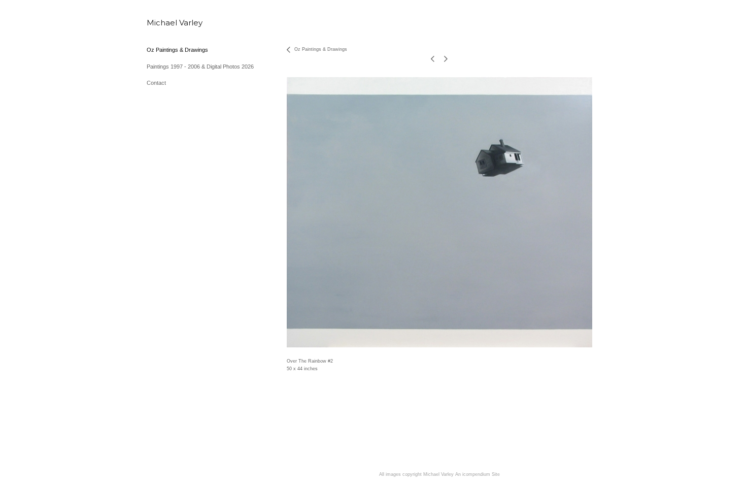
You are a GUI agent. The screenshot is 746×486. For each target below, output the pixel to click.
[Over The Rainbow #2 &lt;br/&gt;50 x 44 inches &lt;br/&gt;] (439, 212)
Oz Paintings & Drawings (177, 50)
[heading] (172, 22)
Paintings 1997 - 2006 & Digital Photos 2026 (200, 66)
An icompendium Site (477, 474)
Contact (156, 83)
